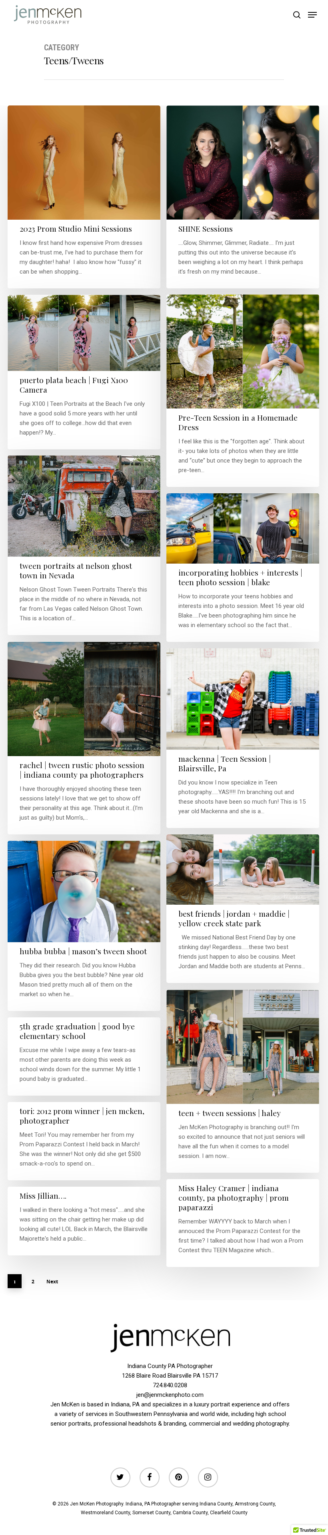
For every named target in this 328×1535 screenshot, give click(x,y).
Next (52, 1281)
